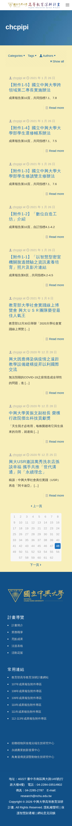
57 (20, 557)
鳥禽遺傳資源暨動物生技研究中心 (33, 757)
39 (51, 540)
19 (26, 528)
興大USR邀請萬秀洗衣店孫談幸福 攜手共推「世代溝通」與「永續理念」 (34, 466)
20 (33, 528)
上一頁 (37, 506)
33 (14, 540)
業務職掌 (17, 632)
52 (33, 551)
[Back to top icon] (65, 819)
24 (57, 528)
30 (45, 534)
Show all (58, 61)
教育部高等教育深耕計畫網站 (30, 677)
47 (51, 546)
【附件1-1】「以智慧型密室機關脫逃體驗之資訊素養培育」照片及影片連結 (35, 262)
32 (57, 534)
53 (39, 551)
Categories (15, 55)
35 (26, 540)
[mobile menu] (67, 5)
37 (39, 540)
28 (33, 534)
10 (20, 522)
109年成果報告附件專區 (27, 698)
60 (39, 557)
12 (33, 522)
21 (39, 528)
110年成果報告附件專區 (26, 704)
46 (45, 546)
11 (26, 522)
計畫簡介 (17, 625)
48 (57, 546)
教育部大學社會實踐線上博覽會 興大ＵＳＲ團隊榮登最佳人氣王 (34, 310)
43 (26, 546)
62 (51, 557)
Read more (56, 107)
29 (39, 534)
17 (14, 528)
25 (14, 534)
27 (26, 534)
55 (51, 551)
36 (33, 540)
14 (45, 522)
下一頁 (34, 565)
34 (20, 540)
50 (20, 551)
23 (51, 528)
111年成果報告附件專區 (26, 711)
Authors (48, 55)
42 (20, 546)
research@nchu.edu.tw (36, 796)
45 (39, 546)
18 (20, 528)
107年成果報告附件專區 (27, 684)
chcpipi (17, 78)
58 (26, 557)
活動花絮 (17, 652)
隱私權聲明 (51, 807)
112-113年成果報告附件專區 (29, 718)
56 (57, 551)
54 (45, 551)
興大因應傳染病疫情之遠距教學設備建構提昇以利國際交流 (34, 364)
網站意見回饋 (46, 813)
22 (45, 528)
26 (20, 534)
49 (14, 551)
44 (33, 546)
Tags (31, 55)
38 (45, 540)
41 (14, 546)
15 (51, 522)
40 (57, 540)
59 (33, 557)
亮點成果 (17, 639)
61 (45, 557)
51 (26, 551)
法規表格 (17, 646)
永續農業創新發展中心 (26, 750)
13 (39, 522)
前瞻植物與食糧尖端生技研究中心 (33, 743)
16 (57, 522)
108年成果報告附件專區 (27, 691)
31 (51, 534)
